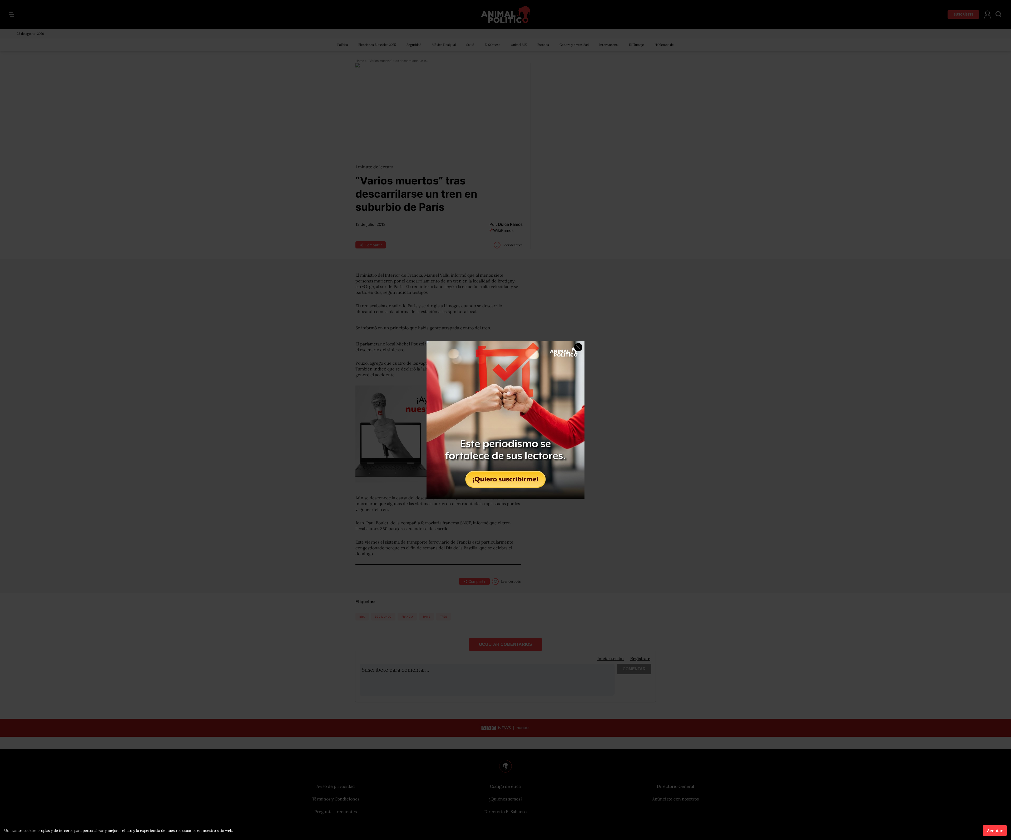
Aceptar (995, 830)
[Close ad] (578, 347)
